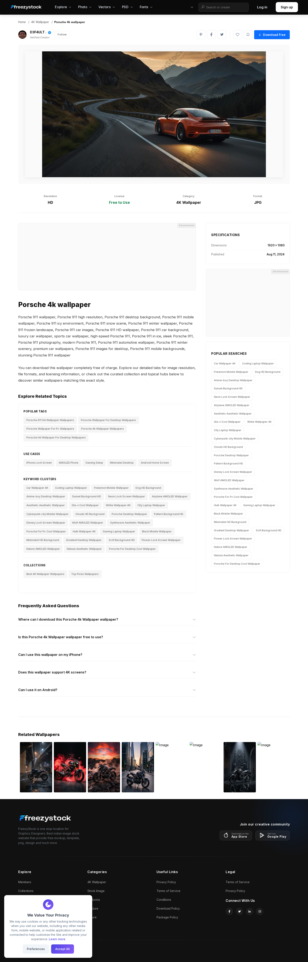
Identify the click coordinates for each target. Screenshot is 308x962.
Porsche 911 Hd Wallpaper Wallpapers (50, 420)
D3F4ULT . (38, 32)
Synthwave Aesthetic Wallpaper (130, 522)
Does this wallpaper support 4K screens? (52, 672)
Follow (62, 34)
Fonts (144, 7)
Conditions (164, 899)
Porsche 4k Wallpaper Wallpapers (102, 428)
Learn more (57, 939)
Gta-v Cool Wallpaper (85, 505)
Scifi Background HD (122, 540)
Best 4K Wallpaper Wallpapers (45, 574)
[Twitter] (221, 34)
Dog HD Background (148, 487)
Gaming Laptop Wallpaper (119, 531)
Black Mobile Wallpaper (157, 531)
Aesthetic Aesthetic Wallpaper (45, 505)
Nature (92, 917)
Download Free (274, 34)
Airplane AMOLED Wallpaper (170, 496)
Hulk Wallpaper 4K (84, 531)
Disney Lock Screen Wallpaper (45, 522)
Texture (92, 908)
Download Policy (168, 908)
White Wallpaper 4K (118, 505)
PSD (125, 7)
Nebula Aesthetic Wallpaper (84, 548)
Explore (61, 7)
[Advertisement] (107, 256)
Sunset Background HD (86, 496)
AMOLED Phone (68, 462)
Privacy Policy (166, 882)
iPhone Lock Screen (39, 462)
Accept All (62, 949)
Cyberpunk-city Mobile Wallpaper (47, 514)
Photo (82, 7)
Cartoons (93, 899)
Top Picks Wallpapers (85, 574)
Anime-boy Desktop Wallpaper (45, 496)
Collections (26, 891)
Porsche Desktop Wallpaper (129, 514)
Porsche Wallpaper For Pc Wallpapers (50, 428)
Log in (262, 7)
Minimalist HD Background (42, 540)
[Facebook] (211, 34)
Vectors (104, 7)
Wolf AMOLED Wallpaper (87, 522)
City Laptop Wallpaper (151, 505)
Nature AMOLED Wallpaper (43, 548)
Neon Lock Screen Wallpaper (126, 496)
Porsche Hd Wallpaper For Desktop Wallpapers (56, 437)
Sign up (287, 7)
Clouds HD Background (90, 514)
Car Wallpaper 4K (37, 487)
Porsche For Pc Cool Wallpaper (46, 531)
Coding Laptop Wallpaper (71, 487)
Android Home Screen (155, 462)
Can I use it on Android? (37, 690)
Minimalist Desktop (122, 462)
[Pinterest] (201, 34)
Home (22, 22)
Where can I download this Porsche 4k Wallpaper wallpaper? (68, 619)
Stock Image (96, 891)
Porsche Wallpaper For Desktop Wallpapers (108, 420)
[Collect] (248, 34)
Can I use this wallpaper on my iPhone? (50, 655)
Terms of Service (168, 891)
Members (24, 882)
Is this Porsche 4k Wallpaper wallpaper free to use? (60, 637)
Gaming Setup (94, 462)
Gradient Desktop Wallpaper (84, 540)
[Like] (237, 34)
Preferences (36, 949)
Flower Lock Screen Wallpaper (161, 540)
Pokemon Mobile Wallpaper (111, 487)
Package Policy (167, 917)
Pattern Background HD (168, 514)
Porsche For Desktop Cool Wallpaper (132, 548)
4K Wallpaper (40, 22)
